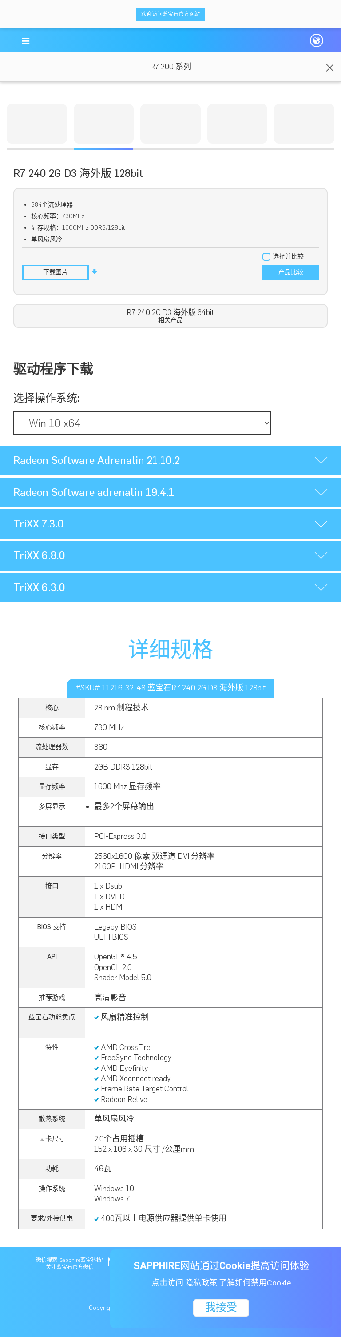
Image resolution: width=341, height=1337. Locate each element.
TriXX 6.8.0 (39, 555)
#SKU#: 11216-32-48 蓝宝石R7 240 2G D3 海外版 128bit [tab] (171, 688)
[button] (25, 41)
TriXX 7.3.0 (38, 523)
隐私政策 (201, 1283)
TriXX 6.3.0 (39, 587)
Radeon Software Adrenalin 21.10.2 (96, 460)
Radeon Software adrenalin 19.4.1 (93, 492)
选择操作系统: (46, 397)
